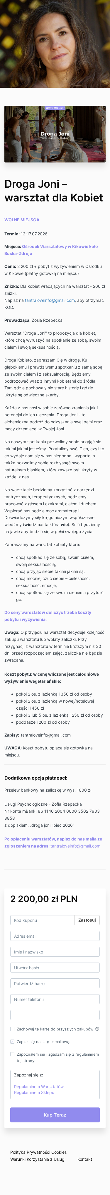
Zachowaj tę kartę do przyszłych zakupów (58, 1029)
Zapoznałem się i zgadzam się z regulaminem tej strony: (58, 1057)
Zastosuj (87, 919)
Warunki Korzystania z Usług (37, 1159)
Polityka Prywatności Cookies (38, 1152)
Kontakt (84, 1159)
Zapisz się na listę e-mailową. (43, 1041)
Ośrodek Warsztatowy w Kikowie (55, 246)
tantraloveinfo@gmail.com (50, 300)
